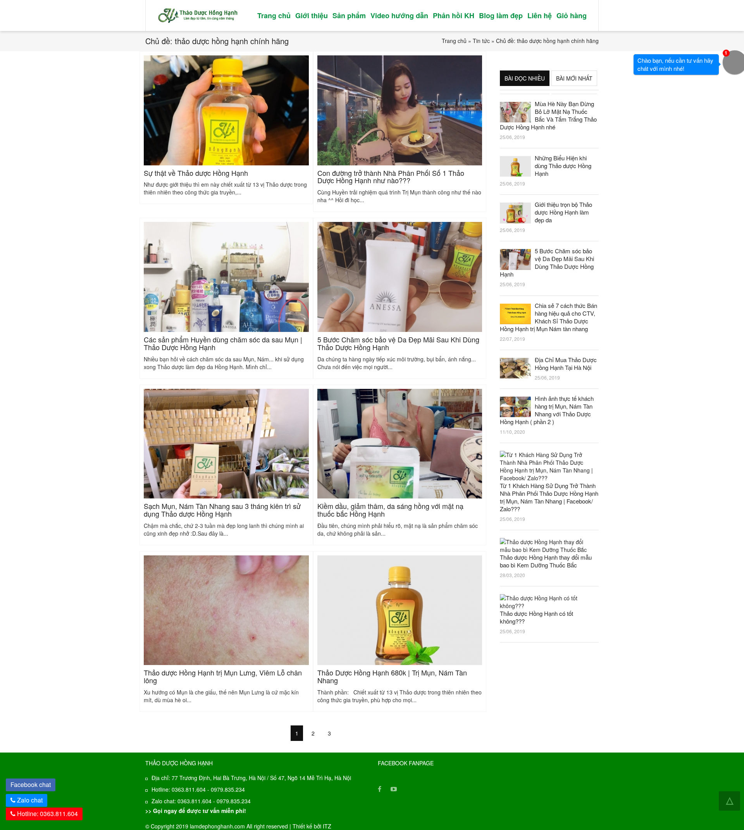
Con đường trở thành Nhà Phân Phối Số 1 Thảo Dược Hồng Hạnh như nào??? (390, 177)
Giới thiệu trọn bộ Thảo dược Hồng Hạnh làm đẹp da (563, 212)
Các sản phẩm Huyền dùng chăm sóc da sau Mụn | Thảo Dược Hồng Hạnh (223, 343)
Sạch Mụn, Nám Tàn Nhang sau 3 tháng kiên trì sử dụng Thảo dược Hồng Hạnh (222, 510)
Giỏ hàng (571, 15)
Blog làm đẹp (501, 15)
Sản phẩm (349, 15)
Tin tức (481, 41)
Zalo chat (30, 800)
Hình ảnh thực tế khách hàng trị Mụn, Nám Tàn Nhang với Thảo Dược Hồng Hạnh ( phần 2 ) (547, 410)
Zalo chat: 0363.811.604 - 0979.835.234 (201, 801)
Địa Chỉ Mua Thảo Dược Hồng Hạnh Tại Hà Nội (566, 363)
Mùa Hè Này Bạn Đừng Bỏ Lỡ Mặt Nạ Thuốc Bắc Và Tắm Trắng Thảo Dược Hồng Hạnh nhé (548, 115)
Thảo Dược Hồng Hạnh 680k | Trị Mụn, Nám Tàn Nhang (392, 676)
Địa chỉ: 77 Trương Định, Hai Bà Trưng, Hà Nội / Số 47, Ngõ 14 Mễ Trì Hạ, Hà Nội (251, 778)
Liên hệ (539, 15)
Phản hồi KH (453, 15)
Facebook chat (32, 783)
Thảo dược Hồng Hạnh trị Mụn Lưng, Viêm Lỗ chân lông (223, 676)
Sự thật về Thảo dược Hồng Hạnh (196, 173)
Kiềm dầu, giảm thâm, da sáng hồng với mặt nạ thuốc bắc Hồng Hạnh (390, 510)
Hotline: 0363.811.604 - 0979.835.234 (198, 789)
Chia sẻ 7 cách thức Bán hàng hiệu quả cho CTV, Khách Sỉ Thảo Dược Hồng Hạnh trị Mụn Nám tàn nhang (548, 317)
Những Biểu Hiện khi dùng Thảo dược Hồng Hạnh (563, 165)
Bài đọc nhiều (525, 78)
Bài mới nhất (574, 78)
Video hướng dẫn (399, 15)
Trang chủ (274, 15)
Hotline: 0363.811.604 (47, 813)
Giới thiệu (311, 15)
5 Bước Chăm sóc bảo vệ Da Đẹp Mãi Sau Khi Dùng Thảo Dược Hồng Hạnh (398, 343)
